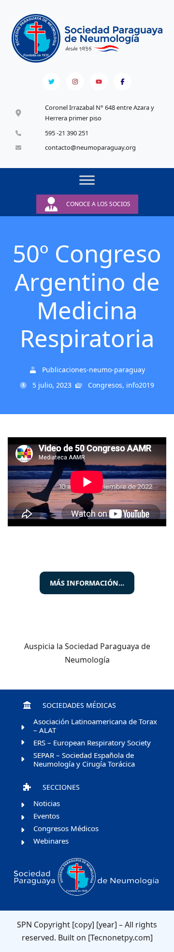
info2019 (140, 385)
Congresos (105, 385)
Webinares (51, 841)
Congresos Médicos (66, 828)
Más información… (87, 582)
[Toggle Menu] (87, 180)
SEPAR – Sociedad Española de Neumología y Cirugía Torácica (84, 759)
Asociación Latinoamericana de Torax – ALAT (95, 726)
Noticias (46, 803)
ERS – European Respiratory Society (92, 742)
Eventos (46, 816)
